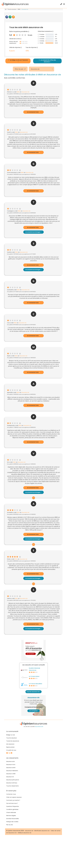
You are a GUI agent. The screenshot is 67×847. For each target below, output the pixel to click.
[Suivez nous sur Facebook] (7, 753)
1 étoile (41, 43)
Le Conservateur (34, 676)
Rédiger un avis (10, 735)
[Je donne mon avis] (61, 4)
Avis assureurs (10, 744)
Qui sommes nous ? (12, 803)
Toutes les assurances (12, 741)
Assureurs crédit (10, 774)
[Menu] (64, 4)
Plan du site (9, 825)
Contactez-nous (11, 794)
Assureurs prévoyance (12, 780)
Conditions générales (12, 809)
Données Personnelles (12, 818)
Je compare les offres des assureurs (48, 61)
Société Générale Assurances (34, 669)
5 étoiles (42, 34)
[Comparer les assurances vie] (33, 650)
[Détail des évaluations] (52, 31)
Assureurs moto (10, 764)
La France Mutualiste (35, 684)
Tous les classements (12, 786)
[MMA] (10, 17)
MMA (19, 9)
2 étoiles (42, 41)
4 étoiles (42, 36)
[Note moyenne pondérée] (28, 31)
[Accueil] (15, 4)
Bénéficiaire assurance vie (41, 830)
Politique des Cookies (12, 821)
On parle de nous (11, 750)
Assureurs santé (10, 767)
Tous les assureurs (12, 9)
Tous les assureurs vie (33, 692)
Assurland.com (39, 726)
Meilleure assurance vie (24, 833)
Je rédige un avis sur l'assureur (18, 60)
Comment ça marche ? (13, 800)
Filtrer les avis (19, 69)
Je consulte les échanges (33, 232)
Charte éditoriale (11, 812)
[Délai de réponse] (21, 47)
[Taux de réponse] (37, 47)
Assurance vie (35, 69)
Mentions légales (11, 815)
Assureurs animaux (11, 783)
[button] (33, 497)
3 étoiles (42, 39)
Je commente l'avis (33, 112)
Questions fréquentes (12, 806)
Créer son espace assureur (14, 797)
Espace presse (10, 747)
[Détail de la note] (20, 39)
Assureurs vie (10, 777)
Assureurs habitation (12, 770)
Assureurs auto (10, 761)
